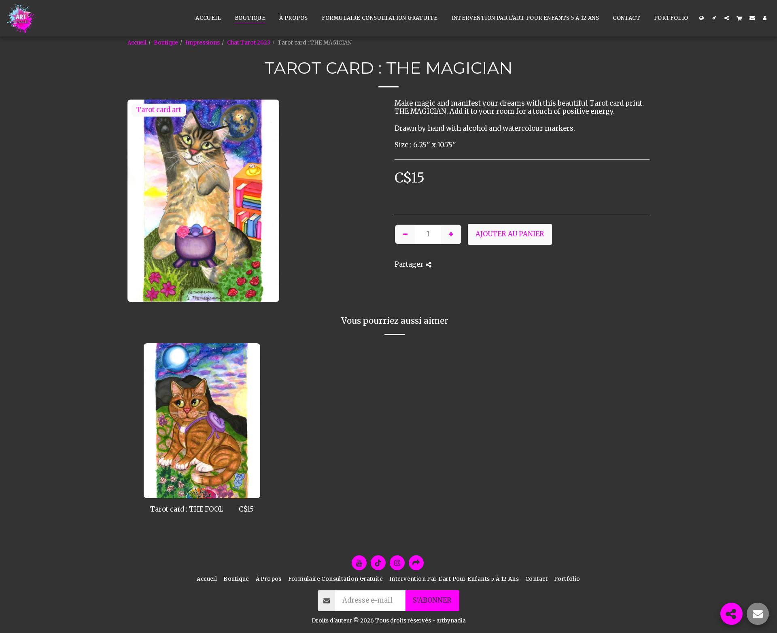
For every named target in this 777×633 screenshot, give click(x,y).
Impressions (202, 42)
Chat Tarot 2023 (248, 42)
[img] (202, 420)
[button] (714, 18)
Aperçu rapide (202, 494)
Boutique (166, 42)
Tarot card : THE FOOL (186, 509)
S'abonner (432, 600)
